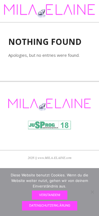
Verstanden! (49, 195)
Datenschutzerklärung (49, 205)
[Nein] (92, 192)
